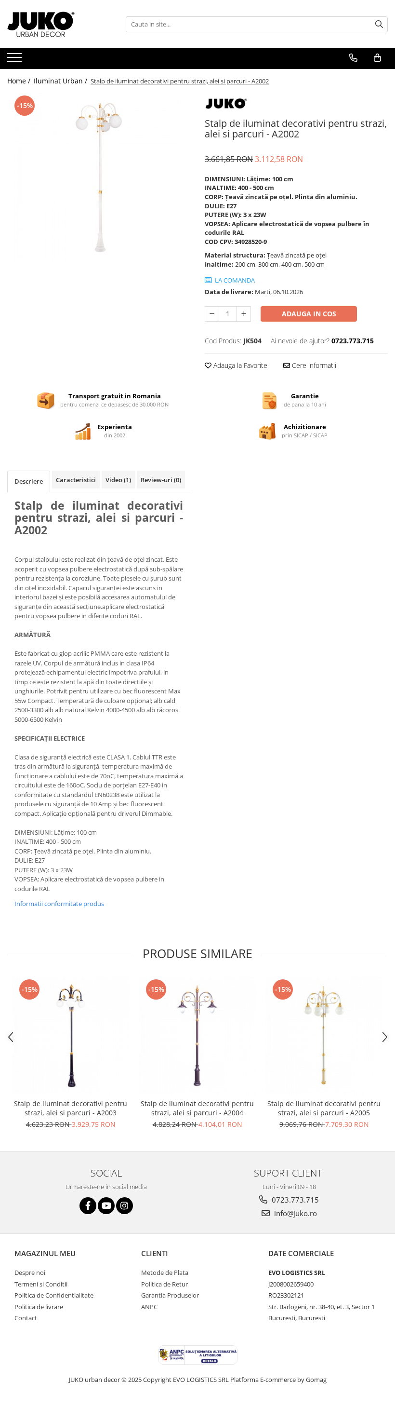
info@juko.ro (294, 1213)
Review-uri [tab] (161, 479)
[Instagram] (124, 1205)
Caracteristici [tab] (76, 479)
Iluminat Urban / (61, 80)
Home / (19, 80)
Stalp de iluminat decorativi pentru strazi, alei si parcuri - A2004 (197, 1108)
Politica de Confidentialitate (53, 1295)
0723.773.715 (294, 1200)
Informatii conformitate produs (59, 903)
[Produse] (15, 60)
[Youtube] (106, 1205)
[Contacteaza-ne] (353, 58)
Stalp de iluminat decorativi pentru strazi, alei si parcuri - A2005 (324, 1108)
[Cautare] (379, 24)
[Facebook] (87, 1205)
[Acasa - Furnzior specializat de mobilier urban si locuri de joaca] (55, 24)
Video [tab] (118, 479)
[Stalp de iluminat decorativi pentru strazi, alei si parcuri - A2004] (197, 1035)
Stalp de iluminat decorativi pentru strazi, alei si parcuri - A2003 (70, 1108)
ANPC (149, 1306)
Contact (25, 1317)
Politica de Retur (164, 1284)
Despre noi (29, 1272)
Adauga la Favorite (239, 365)
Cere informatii (313, 365)
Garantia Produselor (170, 1295)
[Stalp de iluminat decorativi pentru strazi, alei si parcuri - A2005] (323, 1035)
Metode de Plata (164, 1272)
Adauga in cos (309, 313)
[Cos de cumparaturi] (377, 58)
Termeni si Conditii (40, 1284)
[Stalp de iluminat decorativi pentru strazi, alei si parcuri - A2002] (98, 177)
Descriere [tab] (28, 481)
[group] (98, 177)
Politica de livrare (38, 1306)
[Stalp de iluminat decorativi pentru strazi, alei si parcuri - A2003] (70, 1035)
